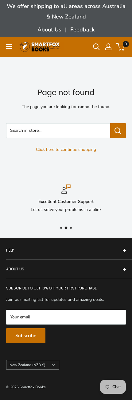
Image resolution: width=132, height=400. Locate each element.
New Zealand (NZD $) (27, 364)
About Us (49, 29)
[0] (121, 47)
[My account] (108, 46)
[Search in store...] (118, 130)
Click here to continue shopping (66, 149)
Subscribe (25, 336)
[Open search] (96, 46)
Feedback (82, 29)
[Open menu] (9, 46)
